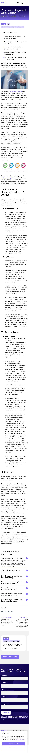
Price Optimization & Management (13, 27)
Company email (5, 704)
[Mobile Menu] (27, 3)
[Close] (24, 733)
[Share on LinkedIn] (9, 612)
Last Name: (4, 682)
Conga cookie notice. (20, 739)
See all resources (10, 656)
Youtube (27, 731)
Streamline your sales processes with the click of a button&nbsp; (13, 636)
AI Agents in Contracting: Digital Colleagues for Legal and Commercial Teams (7, 621)
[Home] (4, 3)
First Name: (4, 675)
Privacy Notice (18, 719)
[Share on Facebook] (2, 612)
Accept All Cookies (13, 743)
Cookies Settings (13, 747)
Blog (3, 24)
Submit (6, 712)
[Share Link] (12, 612)
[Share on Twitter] (5, 612)
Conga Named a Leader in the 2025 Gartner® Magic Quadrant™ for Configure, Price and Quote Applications (21, 622)
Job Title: (4, 696)
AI (8, 24)
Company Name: (6, 689)
